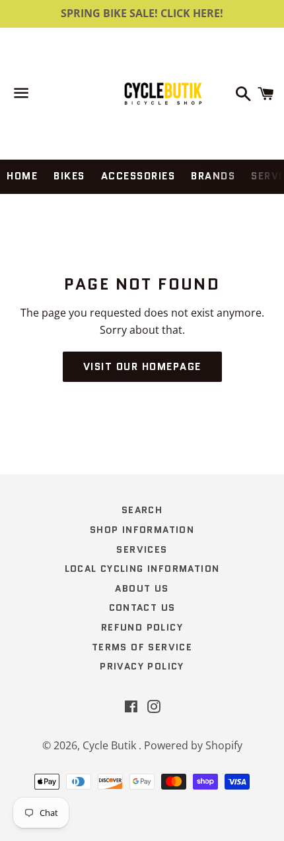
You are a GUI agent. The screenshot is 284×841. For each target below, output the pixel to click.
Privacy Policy (142, 666)
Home (22, 176)
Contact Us (142, 607)
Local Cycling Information (142, 568)
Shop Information (142, 529)
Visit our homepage (142, 366)
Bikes (69, 176)
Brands (213, 176)
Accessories (138, 176)
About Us (141, 588)
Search (142, 509)
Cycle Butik (111, 745)
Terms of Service (142, 647)
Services (141, 549)
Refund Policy (142, 627)
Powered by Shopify (193, 745)
